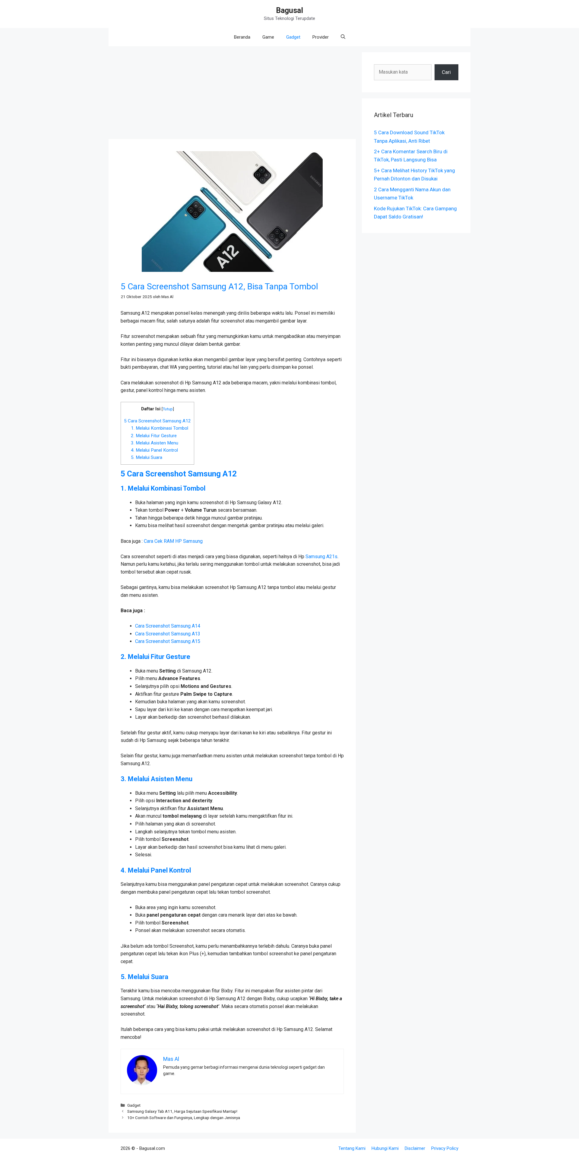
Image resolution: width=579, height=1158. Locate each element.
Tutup (168, 408)
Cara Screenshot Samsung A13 (167, 634)
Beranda (242, 37)
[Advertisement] (232, 94)
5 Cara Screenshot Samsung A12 (157, 421)
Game (268, 37)
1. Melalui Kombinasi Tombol (159, 428)
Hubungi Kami (385, 1148)
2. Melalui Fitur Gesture (154, 435)
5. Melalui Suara (146, 457)
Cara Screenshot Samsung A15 (167, 641)
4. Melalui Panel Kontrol (154, 450)
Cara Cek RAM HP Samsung (173, 541)
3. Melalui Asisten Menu (154, 443)
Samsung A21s (321, 556)
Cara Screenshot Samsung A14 (167, 626)
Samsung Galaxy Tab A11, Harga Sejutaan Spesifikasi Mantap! (182, 1111)
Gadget (293, 37)
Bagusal (289, 10)
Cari (446, 72)
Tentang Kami (351, 1148)
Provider (320, 37)
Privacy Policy (444, 1148)
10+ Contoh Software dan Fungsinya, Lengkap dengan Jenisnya (183, 1117)
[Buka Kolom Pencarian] (343, 37)
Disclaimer (415, 1148)
